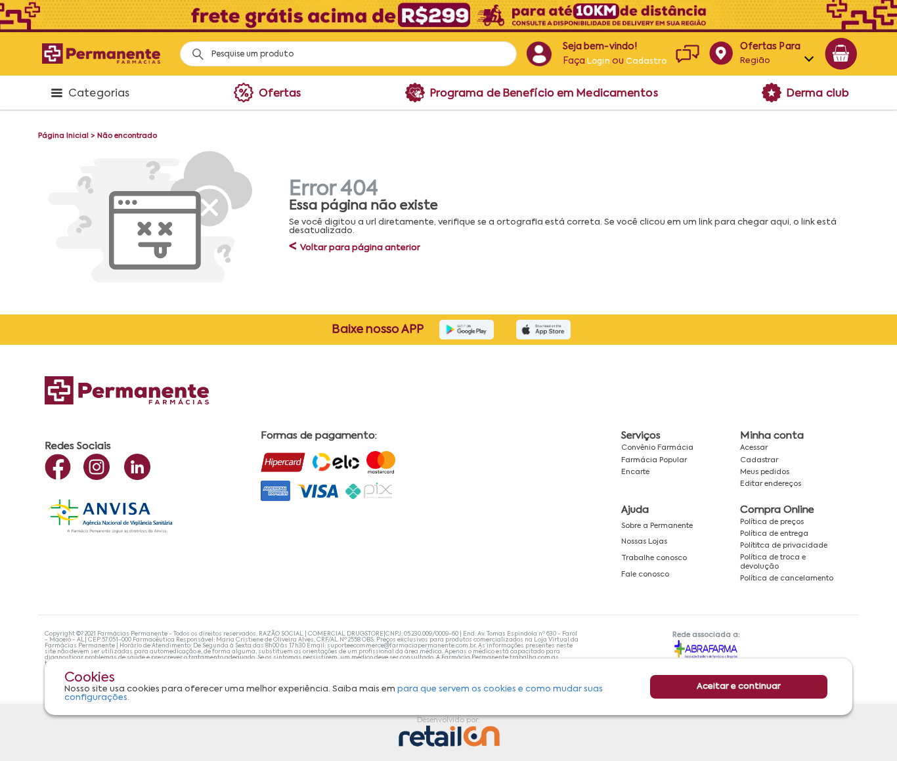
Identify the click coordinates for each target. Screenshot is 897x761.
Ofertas (280, 94)
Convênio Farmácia (657, 448)
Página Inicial (63, 136)
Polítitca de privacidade (783, 546)
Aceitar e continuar (739, 687)
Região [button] (755, 60)
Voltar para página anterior (354, 248)
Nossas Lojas (644, 542)
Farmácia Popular (654, 460)
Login (598, 62)
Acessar (754, 448)
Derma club (818, 94)
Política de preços (772, 522)
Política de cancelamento (786, 578)
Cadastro (646, 62)
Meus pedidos (764, 472)
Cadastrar (759, 460)
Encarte (635, 472)
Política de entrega (774, 534)
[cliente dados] (538, 54)
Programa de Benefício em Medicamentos (544, 94)
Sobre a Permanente (657, 526)
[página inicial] (101, 53)
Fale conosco (645, 574)
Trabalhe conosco (654, 558)
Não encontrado (127, 136)
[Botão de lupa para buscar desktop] (193, 50)
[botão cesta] (841, 54)
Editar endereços (770, 484)
